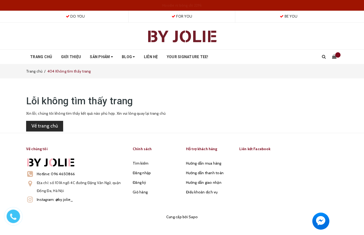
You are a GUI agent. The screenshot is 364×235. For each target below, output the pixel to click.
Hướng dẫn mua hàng (203, 163)
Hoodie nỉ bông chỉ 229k (182, 5)
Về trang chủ (44, 126)
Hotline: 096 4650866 (56, 174)
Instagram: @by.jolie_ (55, 199)
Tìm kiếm (140, 163)
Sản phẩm (100, 57)
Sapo (193, 216)
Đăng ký (139, 182)
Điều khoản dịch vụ (202, 192)
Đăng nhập (142, 172)
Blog (127, 57)
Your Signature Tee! (187, 57)
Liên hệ (151, 57)
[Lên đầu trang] (354, 219)
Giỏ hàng (140, 192)
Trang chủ (41, 57)
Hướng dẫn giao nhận (203, 182)
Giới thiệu (71, 57)
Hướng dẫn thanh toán (205, 172)
